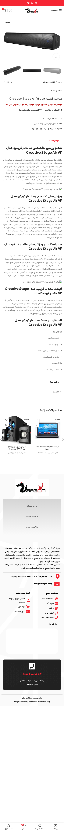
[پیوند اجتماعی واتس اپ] (32, 3)
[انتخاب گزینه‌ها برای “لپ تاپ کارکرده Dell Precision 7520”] (36, 424)
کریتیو (21, 173)
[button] (59, 40)
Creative (10, 234)
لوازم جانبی (38, 123)
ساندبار (56, 207)
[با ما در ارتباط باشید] (32, 666)
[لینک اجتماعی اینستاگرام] (36, 3)
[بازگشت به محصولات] (7, 82)
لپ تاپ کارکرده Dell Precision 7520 (47, 448)
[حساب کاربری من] (11, 10)
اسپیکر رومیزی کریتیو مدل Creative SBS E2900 (16, 448)
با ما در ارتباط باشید (32, 674)
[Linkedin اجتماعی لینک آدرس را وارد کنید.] (37, 129)
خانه (60, 82)
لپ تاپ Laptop (42, 452)
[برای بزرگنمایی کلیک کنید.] (56, 56)
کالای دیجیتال (49, 82)
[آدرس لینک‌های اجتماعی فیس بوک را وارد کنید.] (48, 129)
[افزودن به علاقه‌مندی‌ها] (36, 419)
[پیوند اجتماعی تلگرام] (28, 3)
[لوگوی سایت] (32, 10)
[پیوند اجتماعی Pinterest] (41, 129)
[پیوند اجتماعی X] (45, 129)
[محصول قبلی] (11, 82)
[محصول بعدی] (4, 82)
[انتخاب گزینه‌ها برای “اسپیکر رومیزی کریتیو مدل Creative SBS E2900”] (6, 424)
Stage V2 (57, 237)
